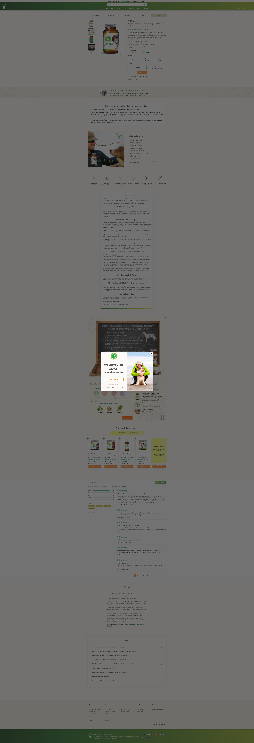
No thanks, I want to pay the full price (114, 388)
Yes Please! (114, 379)
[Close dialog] (151, 353)
